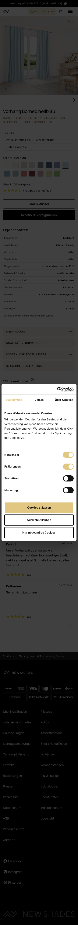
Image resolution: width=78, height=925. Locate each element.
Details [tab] (39, 399)
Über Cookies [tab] (64, 399)
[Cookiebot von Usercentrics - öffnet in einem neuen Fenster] (57, 389)
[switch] (68, 467)
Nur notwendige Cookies (38, 532)
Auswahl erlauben (39, 520)
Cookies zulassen (39, 507)
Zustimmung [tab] (14, 399)
